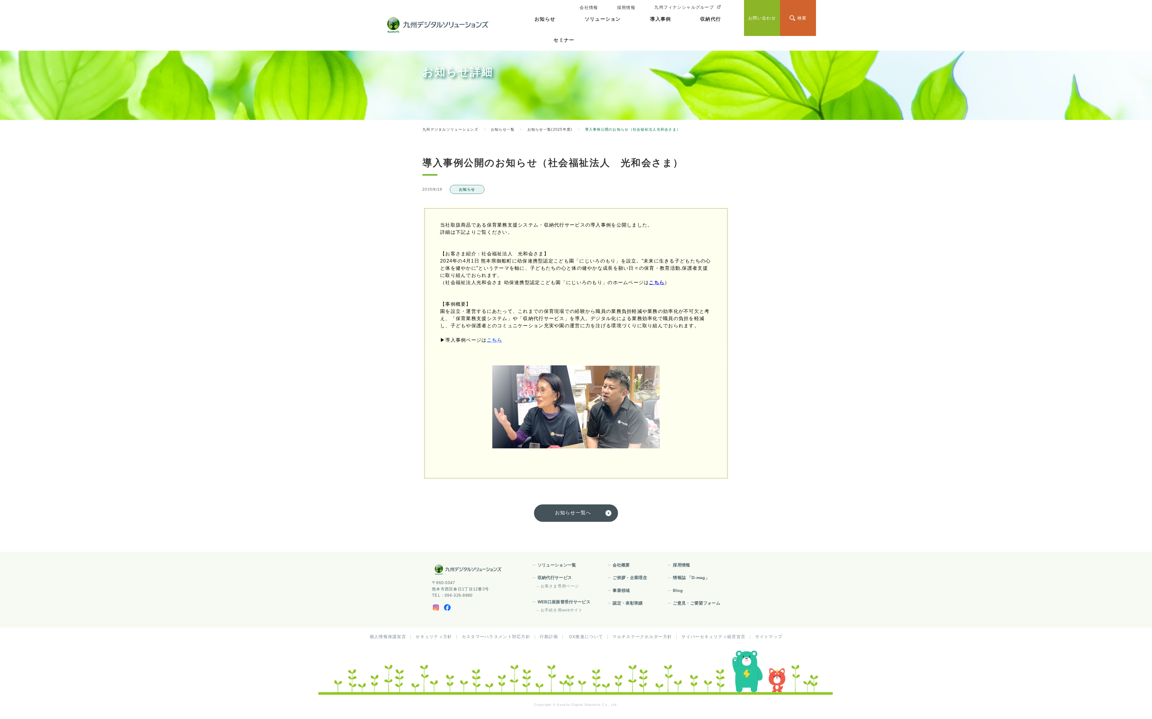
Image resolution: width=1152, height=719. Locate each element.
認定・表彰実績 (628, 603)
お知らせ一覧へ (573, 512)
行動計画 (549, 636)
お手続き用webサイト (562, 610)
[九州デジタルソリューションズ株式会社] (437, 25)
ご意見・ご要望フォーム (696, 603)
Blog (678, 590)
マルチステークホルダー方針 (642, 636)
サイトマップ (769, 636)
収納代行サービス (555, 577)
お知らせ (545, 19)
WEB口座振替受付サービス (564, 601)
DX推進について (586, 636)
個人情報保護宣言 (388, 636)
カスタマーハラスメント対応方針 (496, 636)
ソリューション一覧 (557, 565)
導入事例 (660, 19)
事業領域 (621, 590)
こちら (656, 282)
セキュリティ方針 (434, 636)
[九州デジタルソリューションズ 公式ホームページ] (468, 569)
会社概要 (621, 565)
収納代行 (710, 19)
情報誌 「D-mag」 (691, 577)
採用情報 (681, 565)
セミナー (564, 40)
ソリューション (603, 19)
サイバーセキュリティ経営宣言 (713, 636)
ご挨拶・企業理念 (630, 577)
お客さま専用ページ (560, 586)
